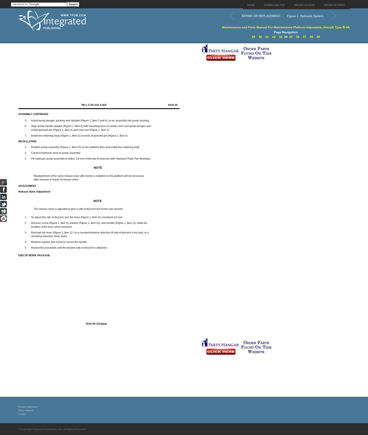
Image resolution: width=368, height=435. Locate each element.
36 (297, 37)
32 (274, 37)
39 (318, 37)
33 (280, 37)
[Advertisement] (108, 73)
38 (311, 37)
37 (304, 37)
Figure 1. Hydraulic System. (305, 16)
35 (291, 37)
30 (260, 37)
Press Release (26, 410)
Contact (22, 414)
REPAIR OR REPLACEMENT (261, 16)
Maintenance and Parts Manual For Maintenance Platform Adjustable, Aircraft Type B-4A (286, 27)
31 (267, 37)
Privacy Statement (27, 407)
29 (253, 37)
